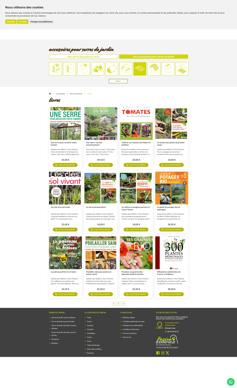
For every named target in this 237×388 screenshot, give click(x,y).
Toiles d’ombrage (93, 345)
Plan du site (127, 337)
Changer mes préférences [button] (41, 22)
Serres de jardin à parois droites (62, 321)
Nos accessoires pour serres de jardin (153, 56)
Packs (89, 317)
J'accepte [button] (11, 22)
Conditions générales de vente (134, 321)
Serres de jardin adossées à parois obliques (63, 326)
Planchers (90, 353)
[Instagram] (163, 353)
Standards (55, 339)
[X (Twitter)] (167, 353)
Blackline (54, 343)
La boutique (60, 94)
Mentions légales (129, 317)
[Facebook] (158, 353)
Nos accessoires (76, 94)
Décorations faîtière (94, 349)
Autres (89, 337)
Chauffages (91, 333)
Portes (89, 321)
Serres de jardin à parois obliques (63, 317)
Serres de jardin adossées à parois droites (63, 333)
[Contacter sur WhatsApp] (231, 381)
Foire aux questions (130, 333)
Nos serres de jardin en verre (83, 56)
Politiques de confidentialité (133, 325)
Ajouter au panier (67, 165)
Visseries (90, 329)
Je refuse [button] (23, 22)
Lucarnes (90, 325)
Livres (89, 341)
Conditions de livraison (131, 329)
